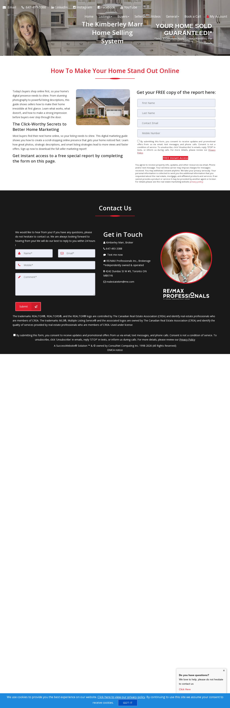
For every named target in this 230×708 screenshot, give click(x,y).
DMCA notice (115, 350)
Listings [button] (104, 16)
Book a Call (193, 16)
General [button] (171, 16)
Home (89, 16)
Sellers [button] (139, 16)
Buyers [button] (122, 16)
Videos (156, 16)
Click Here (185, 689)
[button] (175, 158)
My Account (218, 16)
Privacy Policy (187, 339)
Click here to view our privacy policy (121, 697)
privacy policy (196, 181)
